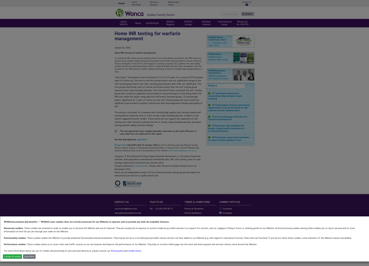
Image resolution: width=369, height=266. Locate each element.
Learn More (29, 256)
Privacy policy (117, 250)
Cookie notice (134, 250)
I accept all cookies (12, 256)
